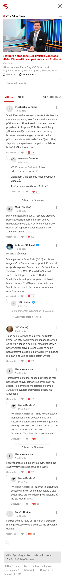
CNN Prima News (15, 16)
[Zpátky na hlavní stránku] (5, 6)
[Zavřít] (60, 6)
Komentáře (30, 74)
